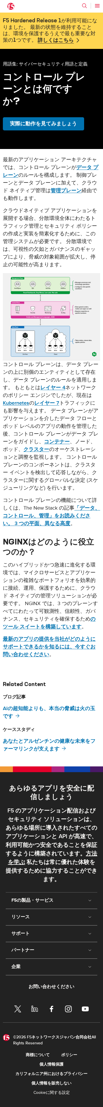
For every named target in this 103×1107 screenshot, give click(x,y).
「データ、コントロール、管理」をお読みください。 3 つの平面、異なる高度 (51, 515)
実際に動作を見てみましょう (43, 124)
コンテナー (57, 442)
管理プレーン (66, 191)
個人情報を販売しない (51, 1083)
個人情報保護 (51, 1064)
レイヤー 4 (52, 388)
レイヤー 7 (46, 403)
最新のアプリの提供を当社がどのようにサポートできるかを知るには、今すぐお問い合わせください (49, 646)
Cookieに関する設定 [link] (51, 1092)
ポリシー (69, 1054)
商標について (38, 1054)
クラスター (36, 449)
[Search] (84, 6)
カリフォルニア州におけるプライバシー (51, 1073)
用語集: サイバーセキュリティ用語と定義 (45, 64)
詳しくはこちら (56, 40)
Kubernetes (16, 403)
